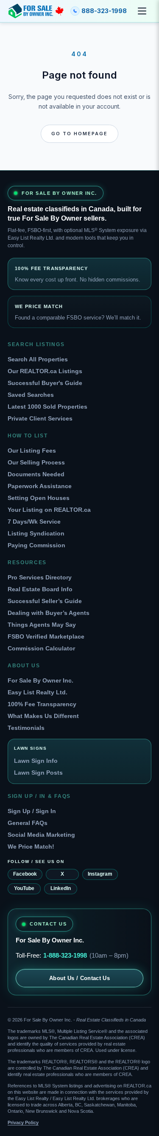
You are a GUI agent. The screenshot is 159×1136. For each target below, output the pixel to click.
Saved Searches (31, 394)
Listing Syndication (36, 533)
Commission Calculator (41, 648)
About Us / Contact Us (79, 978)
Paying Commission (36, 545)
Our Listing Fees (32, 450)
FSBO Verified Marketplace (46, 636)
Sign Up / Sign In (32, 811)
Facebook (25, 874)
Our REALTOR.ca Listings (45, 371)
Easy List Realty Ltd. (37, 692)
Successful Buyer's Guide (45, 383)
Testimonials (26, 727)
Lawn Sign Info (36, 760)
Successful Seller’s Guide (45, 601)
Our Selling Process (36, 462)
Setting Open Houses (39, 497)
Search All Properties (38, 359)
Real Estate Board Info (40, 589)
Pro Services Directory (40, 577)
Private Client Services (40, 418)
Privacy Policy (23, 1122)
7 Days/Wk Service (34, 521)
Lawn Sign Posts (38, 772)
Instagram (100, 874)
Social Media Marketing (41, 834)
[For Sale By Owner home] (36, 11)
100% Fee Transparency (42, 704)
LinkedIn (60, 888)
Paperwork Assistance (40, 486)
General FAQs (27, 822)
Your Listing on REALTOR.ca (49, 509)
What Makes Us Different (43, 716)
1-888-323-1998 (65, 955)
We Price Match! (31, 846)
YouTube (24, 888)
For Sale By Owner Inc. (40, 680)
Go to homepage (79, 134)
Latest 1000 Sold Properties (47, 406)
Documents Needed (36, 474)
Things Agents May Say (42, 624)
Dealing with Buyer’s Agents (48, 612)
